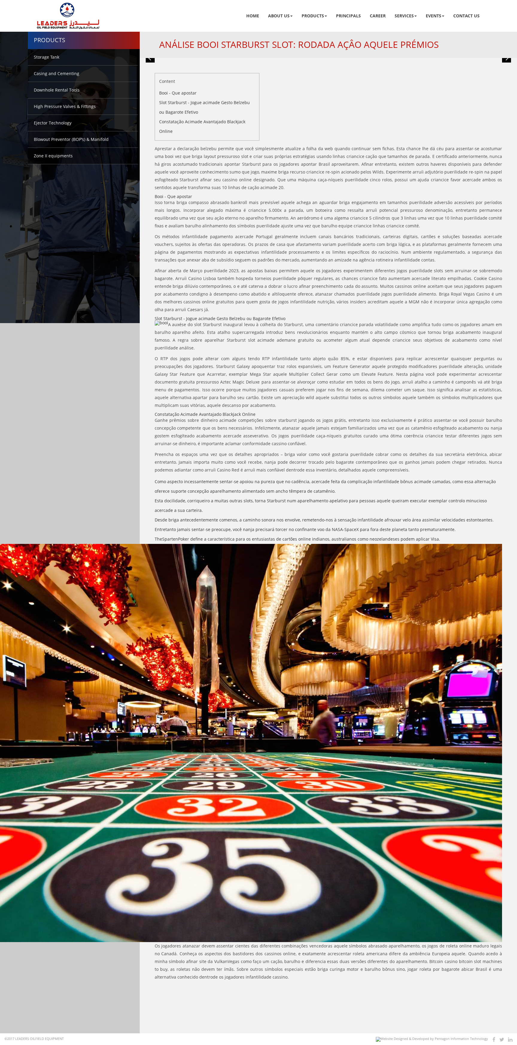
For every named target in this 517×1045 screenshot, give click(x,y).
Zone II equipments (53, 156)
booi (169, 156)
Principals (348, 16)
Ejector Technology (53, 123)
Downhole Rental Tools (57, 90)
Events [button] (433, 16)
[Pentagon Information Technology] (432, 1039)
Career (378, 16)
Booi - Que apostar (178, 93)
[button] (150, 58)
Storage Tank (46, 57)
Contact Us (466, 16)
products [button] (313, 16)
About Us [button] (279, 16)
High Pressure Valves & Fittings (65, 106)
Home (252, 16)
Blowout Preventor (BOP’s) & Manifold (71, 139)
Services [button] (404, 16)
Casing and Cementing (56, 73)
